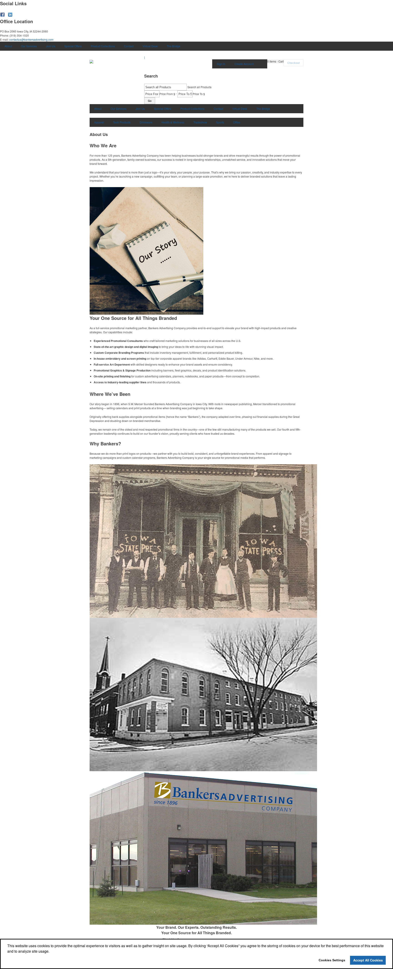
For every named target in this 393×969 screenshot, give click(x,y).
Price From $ (167, 94)
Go (149, 101)
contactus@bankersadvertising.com (31, 39)
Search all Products (199, 87)
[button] (275, 61)
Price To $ (199, 94)
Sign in (221, 64)
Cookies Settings (332, 960)
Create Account (244, 64)
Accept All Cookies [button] (368, 960)
